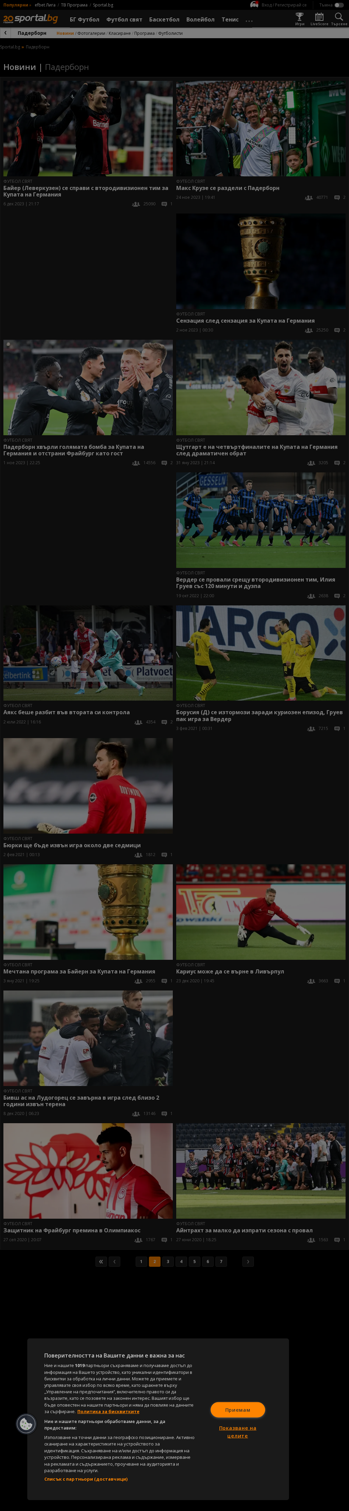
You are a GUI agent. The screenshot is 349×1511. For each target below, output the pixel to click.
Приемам (238, 1409)
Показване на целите (238, 1432)
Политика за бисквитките (108, 1411)
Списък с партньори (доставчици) (85, 1479)
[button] (26, 1424)
